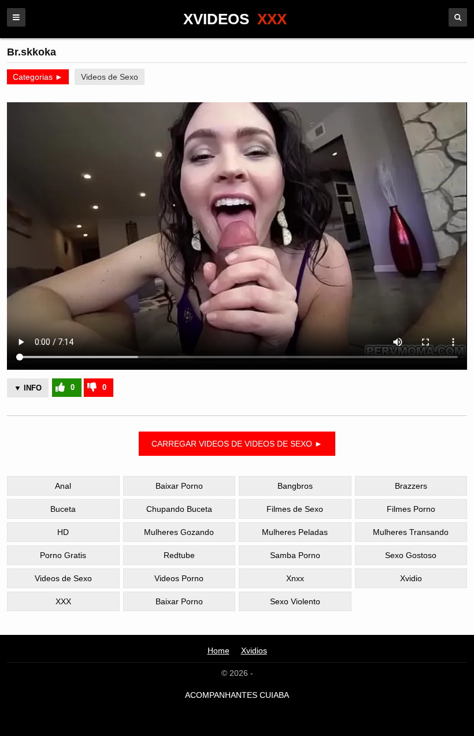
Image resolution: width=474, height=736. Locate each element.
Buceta (63, 509)
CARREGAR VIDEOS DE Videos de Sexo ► (237, 443)
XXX (63, 601)
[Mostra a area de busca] (458, 17)
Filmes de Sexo (294, 509)
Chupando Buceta (179, 509)
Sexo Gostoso (410, 555)
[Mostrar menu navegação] (16, 17)
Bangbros (295, 485)
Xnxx (295, 578)
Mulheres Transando (411, 532)
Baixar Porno (179, 485)
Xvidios (254, 650)
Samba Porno (295, 555)
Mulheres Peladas (295, 532)
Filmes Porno (411, 509)
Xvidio (411, 578)
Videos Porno (178, 578)
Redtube (179, 555)
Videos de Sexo (109, 76)
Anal (63, 485)
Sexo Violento (295, 601)
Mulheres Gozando (179, 532)
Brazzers (411, 485)
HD (63, 532)
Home (218, 650)
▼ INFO (28, 388)
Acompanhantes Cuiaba (237, 695)
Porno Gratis (63, 555)
